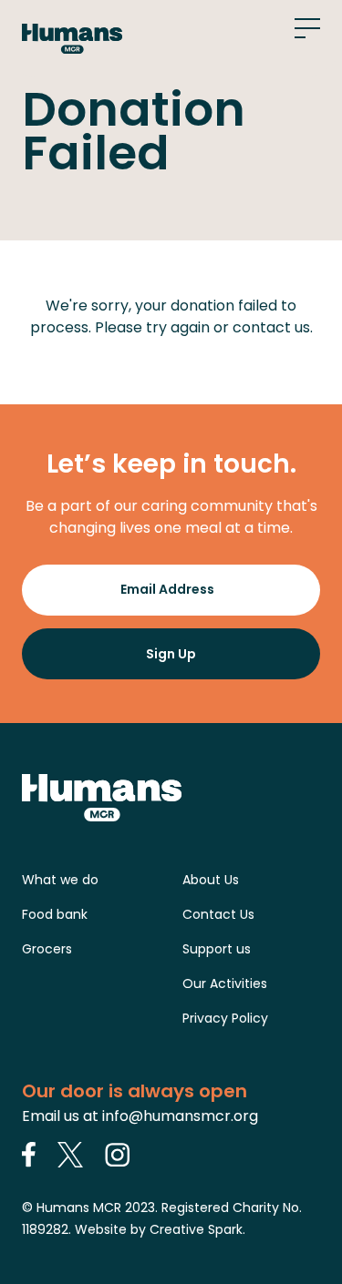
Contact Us (218, 914)
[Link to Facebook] (29, 1154)
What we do (60, 880)
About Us (210, 880)
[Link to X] (70, 1154)
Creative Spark (196, 1229)
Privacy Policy (225, 1018)
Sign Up (171, 654)
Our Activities (224, 983)
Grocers (47, 949)
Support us (216, 949)
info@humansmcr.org (180, 1116)
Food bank (55, 914)
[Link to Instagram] (117, 1154)
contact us (271, 327)
